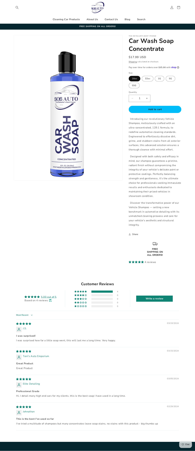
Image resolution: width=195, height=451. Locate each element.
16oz (134, 78)
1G (159, 78)
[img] (23, 324)
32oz (147, 78)
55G (134, 85)
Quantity (133, 92)
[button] (17, 7)
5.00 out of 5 (49, 297)
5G (170, 78)
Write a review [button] (154, 298)
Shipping (133, 61)
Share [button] (135, 234)
